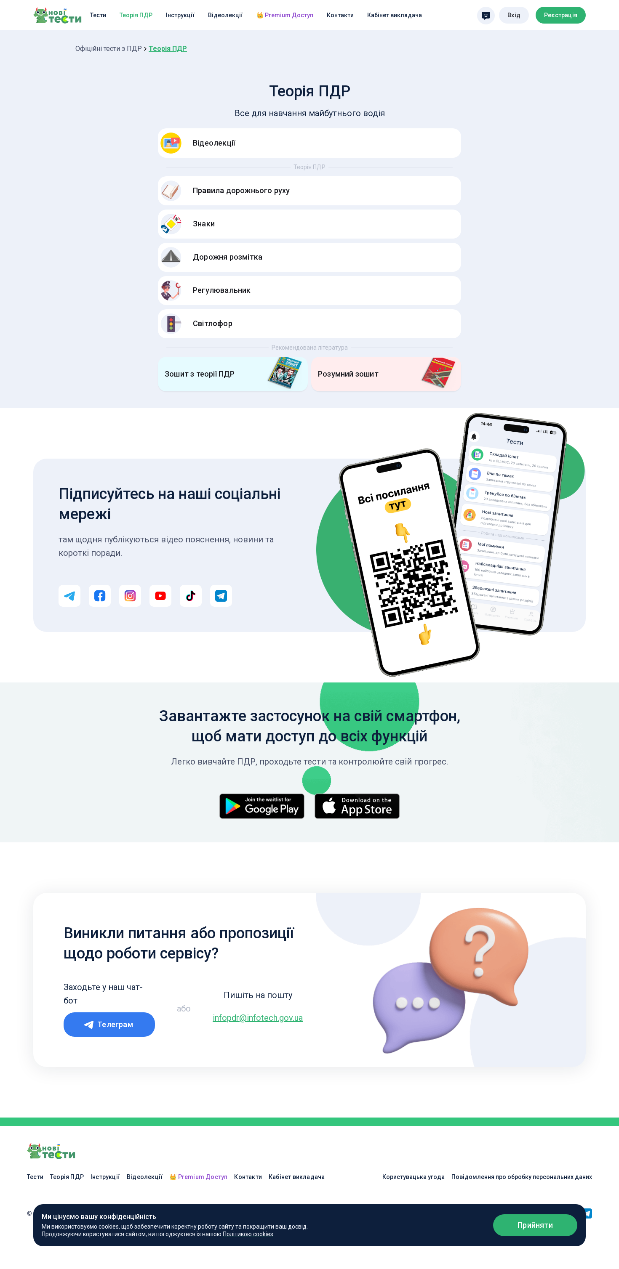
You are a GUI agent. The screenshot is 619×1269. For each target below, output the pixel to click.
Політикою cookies (248, 1234)
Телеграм (115, 1024)
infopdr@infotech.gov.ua (258, 1018)
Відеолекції (225, 15)
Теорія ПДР (136, 15)
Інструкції (180, 15)
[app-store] (357, 806)
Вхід (513, 15)
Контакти (340, 15)
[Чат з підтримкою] (486, 15)
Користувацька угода (413, 1176)
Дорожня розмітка (227, 256)
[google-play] (261, 806)
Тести (98, 15)
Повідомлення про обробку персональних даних (521, 1176)
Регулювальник (222, 290)
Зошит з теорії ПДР (200, 373)
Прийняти (535, 1225)
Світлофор (212, 323)
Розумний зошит (348, 373)
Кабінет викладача (394, 15)
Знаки (204, 223)
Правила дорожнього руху (241, 190)
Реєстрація (560, 15)
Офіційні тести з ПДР (108, 49)
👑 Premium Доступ (284, 15)
